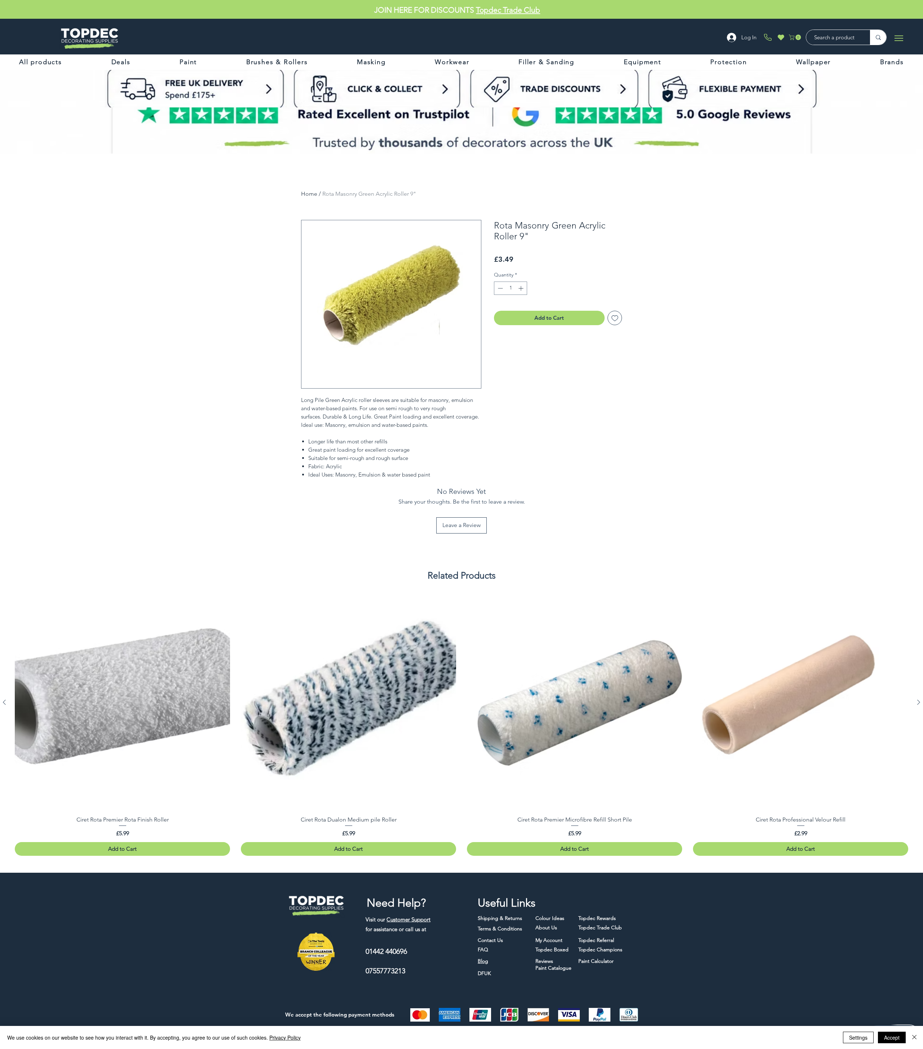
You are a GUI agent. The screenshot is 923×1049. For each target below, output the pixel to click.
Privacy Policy (285, 1037)
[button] (795, 37)
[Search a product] (878, 37)
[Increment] (521, 288)
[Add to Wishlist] (615, 318)
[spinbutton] (510, 288)
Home (309, 193)
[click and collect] (294, 88)
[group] (461, 725)
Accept (892, 1037)
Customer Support (408, 919)
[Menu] (899, 38)
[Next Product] (918, 702)
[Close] (914, 1037)
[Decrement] (499, 288)
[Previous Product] (4, 702)
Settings (858, 1037)
